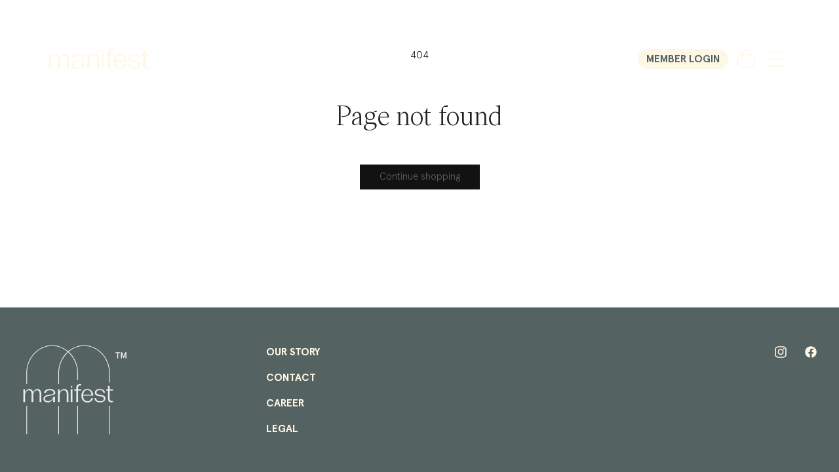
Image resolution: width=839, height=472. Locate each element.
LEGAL (282, 428)
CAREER (285, 403)
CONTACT (291, 377)
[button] (777, 59)
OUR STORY (293, 352)
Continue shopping (420, 177)
